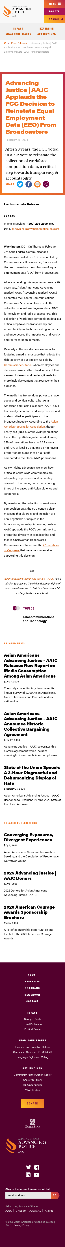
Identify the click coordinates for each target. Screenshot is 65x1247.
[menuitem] (18, 28)
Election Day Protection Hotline (32, 1047)
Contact (32, 1001)
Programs (32, 988)
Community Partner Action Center (32, 1074)
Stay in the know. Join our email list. (27, 1189)
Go (55, 1195)
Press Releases (19, 43)
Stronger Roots (32, 1019)
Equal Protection (32, 1024)
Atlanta (49, 1210)
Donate (54, 11)
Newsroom (32, 994)
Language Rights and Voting (32, 1057)
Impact (18, 28)
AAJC (8, 1210)
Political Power (32, 1029)
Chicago (21, 1210)
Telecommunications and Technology (37, 619)
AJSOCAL (35, 1210)
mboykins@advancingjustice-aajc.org (36, 229)
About (32, 974)
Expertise (47, 28)
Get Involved (46, 34)
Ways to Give (32, 1090)
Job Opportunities (32, 1085)
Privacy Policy (21, 1225)
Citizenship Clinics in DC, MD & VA (32, 1052)
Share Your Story (32, 1079)
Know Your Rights (18, 34)
